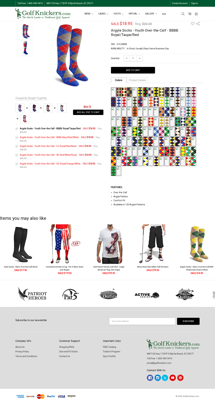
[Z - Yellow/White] (161, 102)
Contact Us (64, 356)
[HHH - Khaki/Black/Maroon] (172, 121)
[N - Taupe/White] (183, 92)
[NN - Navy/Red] (151, 111)
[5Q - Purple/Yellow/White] (156, 161)
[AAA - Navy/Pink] (135, 121)
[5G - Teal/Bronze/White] (188, 151)
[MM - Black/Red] (145, 111)
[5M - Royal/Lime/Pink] (135, 161)
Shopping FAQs (66, 347)
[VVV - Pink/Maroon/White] (161, 131)
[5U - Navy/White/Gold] (177, 161)
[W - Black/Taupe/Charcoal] (145, 102)
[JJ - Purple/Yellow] (129, 111)
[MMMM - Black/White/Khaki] (167, 141)
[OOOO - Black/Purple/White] (177, 141)
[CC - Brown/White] (177, 102)
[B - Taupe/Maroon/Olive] (118, 92)
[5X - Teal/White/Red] (193, 161)
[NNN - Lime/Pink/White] (118, 131)
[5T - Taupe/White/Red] (172, 161)
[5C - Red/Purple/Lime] (167, 151)
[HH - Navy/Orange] (118, 111)
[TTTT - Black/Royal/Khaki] (118, 151)
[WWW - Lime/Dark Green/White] (167, 131)
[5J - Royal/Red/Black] (118, 161)
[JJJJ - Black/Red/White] (151, 141)
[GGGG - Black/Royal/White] (135, 141)
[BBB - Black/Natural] (140, 121)
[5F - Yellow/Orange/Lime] (183, 151)
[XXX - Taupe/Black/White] (172, 131)
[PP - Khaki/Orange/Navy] (161, 111)
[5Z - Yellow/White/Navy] (118, 171)
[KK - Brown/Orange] (135, 111)
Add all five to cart (88, 112)
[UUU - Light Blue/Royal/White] (156, 131)
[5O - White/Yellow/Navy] (145, 161)
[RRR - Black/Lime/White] (140, 131)
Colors (118, 80)
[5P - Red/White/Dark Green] (151, 161)
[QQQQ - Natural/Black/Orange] (188, 141)
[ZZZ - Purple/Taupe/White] (183, 131)
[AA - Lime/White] (167, 102)
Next (212, 249)
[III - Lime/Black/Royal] (177, 121)
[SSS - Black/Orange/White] (145, 131)
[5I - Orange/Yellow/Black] (113, 161)
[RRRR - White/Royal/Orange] (193, 141)
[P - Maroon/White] (193, 92)
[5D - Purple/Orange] (172, 151)
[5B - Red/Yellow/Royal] (161, 151)
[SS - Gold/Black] (177, 111)
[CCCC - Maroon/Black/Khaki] (113, 141)
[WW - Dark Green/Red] (113, 121)
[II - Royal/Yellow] (124, 111)
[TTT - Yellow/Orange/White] (151, 131)
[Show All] (164, 14)
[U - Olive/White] (135, 102)
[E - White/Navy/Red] (135, 92)
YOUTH (117, 13)
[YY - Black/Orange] (124, 121)
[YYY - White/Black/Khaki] (177, 131)
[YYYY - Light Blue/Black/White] (145, 151)
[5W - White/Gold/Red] (188, 161)
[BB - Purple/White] (172, 102)
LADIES (102, 13)
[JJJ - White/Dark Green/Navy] (183, 121)
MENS (88, 13)
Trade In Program (111, 351)
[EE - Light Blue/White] (188, 102)
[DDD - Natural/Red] (151, 121)
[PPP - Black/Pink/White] (129, 131)
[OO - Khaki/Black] (156, 111)
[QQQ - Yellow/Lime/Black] (135, 131)
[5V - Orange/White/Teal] (183, 161)
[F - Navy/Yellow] (140, 92)
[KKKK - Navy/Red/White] (156, 141)
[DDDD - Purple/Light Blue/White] (118, 141)
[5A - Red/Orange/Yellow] (156, 151)
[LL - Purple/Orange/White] (140, 111)
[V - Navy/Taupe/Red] (140, 102)
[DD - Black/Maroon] (183, 102)
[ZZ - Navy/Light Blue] (129, 121)
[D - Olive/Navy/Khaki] (129, 92)
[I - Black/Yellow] (156, 92)
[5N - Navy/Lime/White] (140, 161)
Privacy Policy (22, 351)
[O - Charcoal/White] (188, 92)
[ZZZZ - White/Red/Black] (151, 151)
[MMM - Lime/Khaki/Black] (113, 131)
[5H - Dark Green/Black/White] (193, 151)
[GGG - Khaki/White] (167, 121)
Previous (6, 249)
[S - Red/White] (124, 102)
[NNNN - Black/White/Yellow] (172, 141)
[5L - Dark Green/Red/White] (129, 161)
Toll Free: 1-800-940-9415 (30, 3)
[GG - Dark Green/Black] (113, 111)
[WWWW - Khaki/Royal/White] (135, 151)
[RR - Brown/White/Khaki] (172, 111)
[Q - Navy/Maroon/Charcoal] (113, 102)
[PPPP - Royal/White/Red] (183, 141)
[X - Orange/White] (151, 102)
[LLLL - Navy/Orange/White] (161, 141)
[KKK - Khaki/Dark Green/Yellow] (188, 121)
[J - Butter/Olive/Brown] (161, 92)
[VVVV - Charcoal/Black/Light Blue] (129, 151)
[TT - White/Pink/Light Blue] (183, 111)
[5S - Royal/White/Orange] (167, 161)
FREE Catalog (109, 347)
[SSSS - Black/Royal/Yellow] (113, 151)
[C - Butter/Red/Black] (124, 92)
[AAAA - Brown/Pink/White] (188, 131)
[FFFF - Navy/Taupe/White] (129, 141)
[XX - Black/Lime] (118, 121)
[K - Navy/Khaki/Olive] (167, 92)
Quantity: (115, 58)
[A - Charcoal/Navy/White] (113, 92)
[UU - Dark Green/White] (188, 111)
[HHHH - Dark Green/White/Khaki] (140, 141)
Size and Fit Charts (68, 351)
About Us (20, 347)
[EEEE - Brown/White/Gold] (124, 141)
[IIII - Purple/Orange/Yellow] (145, 141)
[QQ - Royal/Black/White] (167, 111)
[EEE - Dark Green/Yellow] (156, 121)
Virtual (133, 13)
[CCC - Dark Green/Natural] (145, 121)
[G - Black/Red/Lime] (145, 92)
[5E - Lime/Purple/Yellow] (177, 151)
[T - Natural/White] (129, 102)
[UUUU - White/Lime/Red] (124, 151)
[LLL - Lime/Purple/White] (193, 121)
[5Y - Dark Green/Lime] (113, 171)
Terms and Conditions (26, 356)
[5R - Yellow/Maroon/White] (161, 161)
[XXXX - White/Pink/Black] (140, 151)
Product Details (137, 80)
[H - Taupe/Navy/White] (151, 92)
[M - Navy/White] (177, 92)
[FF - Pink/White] (193, 102)
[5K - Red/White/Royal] (124, 161)
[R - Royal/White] (118, 102)
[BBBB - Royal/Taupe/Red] (193, 131)
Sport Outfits (109, 356)
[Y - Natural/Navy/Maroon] (156, 102)
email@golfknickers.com (159, 363)
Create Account (180, 3)
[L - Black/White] (172, 92)
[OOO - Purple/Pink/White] (124, 131)
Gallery (150, 13)
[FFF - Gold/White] (161, 121)
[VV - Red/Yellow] (193, 111)
